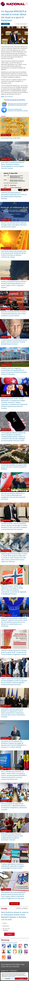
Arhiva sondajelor (22, 908)
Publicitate (13, 970)
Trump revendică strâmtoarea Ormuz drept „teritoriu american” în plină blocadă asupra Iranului (14, 342)
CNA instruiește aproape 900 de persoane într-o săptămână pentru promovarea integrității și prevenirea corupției (14, 806)
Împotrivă (6, 926)
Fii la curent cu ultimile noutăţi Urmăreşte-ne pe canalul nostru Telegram (18, 109)
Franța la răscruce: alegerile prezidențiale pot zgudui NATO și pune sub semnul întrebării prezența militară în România (14, 371)
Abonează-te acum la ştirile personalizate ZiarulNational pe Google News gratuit (18, 104)
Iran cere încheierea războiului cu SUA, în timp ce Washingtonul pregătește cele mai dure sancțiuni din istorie (13, 496)
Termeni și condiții (11, 976)
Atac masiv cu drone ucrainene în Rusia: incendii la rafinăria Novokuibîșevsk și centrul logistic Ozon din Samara (12, 165)
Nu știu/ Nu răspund (6, 929)
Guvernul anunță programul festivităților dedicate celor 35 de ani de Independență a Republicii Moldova (14, 195)
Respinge (7, 978)
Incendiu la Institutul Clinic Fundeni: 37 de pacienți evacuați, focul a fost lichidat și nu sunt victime (14, 314)
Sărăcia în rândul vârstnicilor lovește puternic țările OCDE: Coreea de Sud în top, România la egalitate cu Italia (14, 652)
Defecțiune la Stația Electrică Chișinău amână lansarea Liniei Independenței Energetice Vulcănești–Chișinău (12, 837)
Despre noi (4, 970)
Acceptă (21, 978)
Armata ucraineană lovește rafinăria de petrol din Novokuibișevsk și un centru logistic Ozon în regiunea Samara (13, 284)
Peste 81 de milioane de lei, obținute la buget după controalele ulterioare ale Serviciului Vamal (14, 225)
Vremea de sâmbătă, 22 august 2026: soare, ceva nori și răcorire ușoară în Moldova (14, 467)
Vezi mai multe (14, 903)
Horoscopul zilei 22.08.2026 (10, 138)
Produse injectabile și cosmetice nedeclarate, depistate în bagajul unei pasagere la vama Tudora (12, 866)
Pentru (5, 923)
